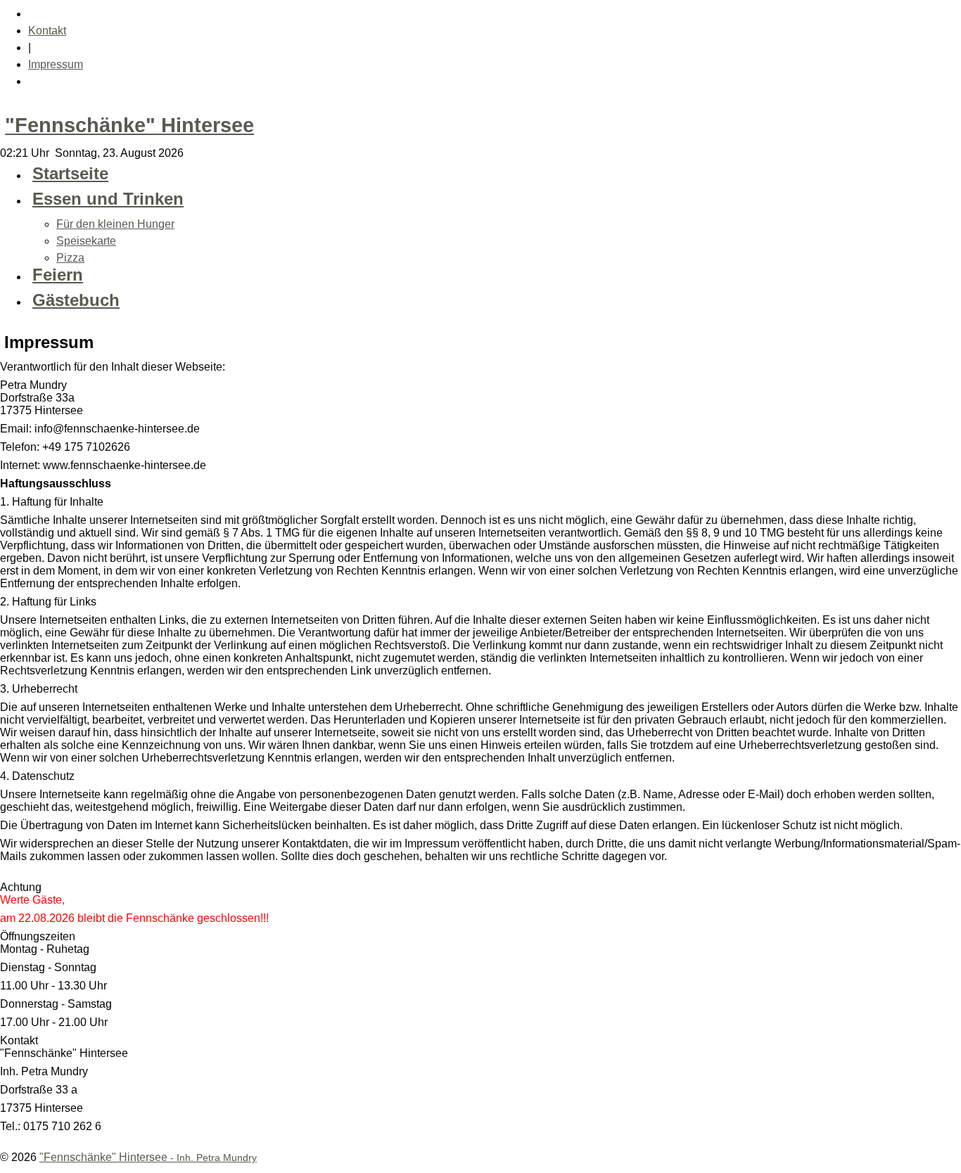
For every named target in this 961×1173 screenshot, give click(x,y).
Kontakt (47, 31)
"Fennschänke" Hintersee (129, 125)
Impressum (55, 64)
